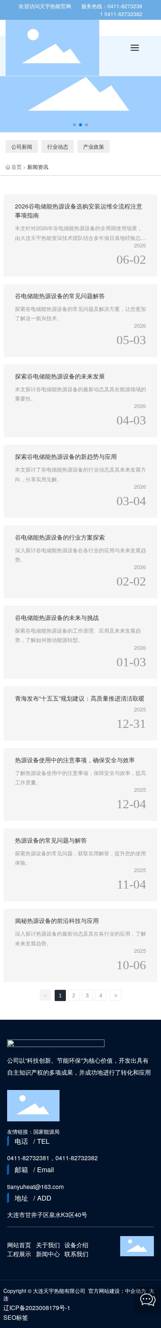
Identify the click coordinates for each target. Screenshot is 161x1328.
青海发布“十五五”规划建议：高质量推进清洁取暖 (80, 698)
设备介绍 (76, 1245)
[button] (74, 124)
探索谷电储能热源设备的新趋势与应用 (66, 456)
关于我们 (48, 1245)
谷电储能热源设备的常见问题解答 (60, 295)
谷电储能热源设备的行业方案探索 (60, 537)
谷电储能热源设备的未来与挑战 (57, 617)
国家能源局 (46, 1131)
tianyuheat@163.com (35, 1186)
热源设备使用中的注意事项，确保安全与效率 (75, 760)
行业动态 (57, 146)
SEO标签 (15, 1317)
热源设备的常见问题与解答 (51, 840)
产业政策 (93, 146)
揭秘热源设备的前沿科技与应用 (57, 920)
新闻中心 (48, 1254)
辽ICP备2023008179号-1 (36, 1307)
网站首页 (19, 1245)
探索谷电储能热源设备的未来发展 (60, 376)
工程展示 (19, 1254)
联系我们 (76, 1254)
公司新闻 (21, 146)
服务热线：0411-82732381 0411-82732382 (111, 10)
